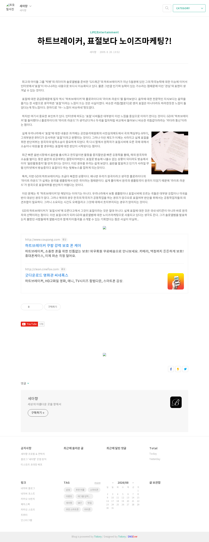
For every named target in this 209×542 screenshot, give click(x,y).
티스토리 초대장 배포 (31, 464)
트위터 (185, 369)
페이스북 (171, 369)
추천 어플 (80, 490)
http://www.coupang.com (42, 239)
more (97, 483)
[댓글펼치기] (28, 383)
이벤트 (69, 496)
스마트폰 (94, 490)
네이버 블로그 (28, 488)
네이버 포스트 (28, 493)
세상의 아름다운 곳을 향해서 (44, 404)
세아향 (24, 6)
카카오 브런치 (28, 499)
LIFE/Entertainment (104, 32)
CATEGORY (183, 8)
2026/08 (123, 483)
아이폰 (87, 509)
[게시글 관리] (38, 307)
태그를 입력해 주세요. (85, 496)
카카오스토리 (178, 369)
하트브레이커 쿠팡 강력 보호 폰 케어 (53, 246)
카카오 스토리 (28, 509)
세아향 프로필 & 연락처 (33, 454)
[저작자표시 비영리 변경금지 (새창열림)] (66, 307)
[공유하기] (33, 307)
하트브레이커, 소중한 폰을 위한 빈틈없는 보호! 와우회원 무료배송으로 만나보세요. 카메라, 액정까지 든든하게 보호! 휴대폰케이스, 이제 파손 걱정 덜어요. (104, 254)
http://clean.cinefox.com (42, 269)
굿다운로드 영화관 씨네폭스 (46, 275)
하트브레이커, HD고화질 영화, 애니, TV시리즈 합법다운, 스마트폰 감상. (74, 281)
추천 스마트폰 (72, 509)
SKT (80, 503)
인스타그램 (26, 520)
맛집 (90, 503)
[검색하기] (167, 8)
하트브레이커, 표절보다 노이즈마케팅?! (104, 41)
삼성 (68, 490)
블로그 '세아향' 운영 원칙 (33, 459)
